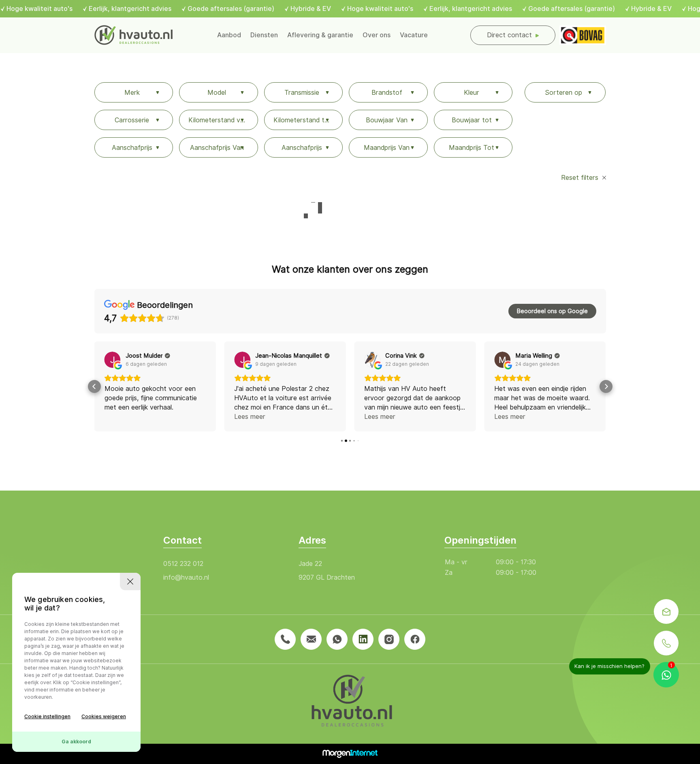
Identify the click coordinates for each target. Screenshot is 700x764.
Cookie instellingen (47, 716)
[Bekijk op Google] (113, 360)
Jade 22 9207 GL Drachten (327, 570)
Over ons (377, 35)
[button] (94, 386)
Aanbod (229, 35)
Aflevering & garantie (320, 35)
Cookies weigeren (103, 716)
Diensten (264, 35)
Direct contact (509, 35)
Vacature (414, 35)
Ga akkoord (76, 741)
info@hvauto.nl (186, 577)
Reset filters (580, 177)
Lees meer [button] (249, 416)
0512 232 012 (183, 564)
